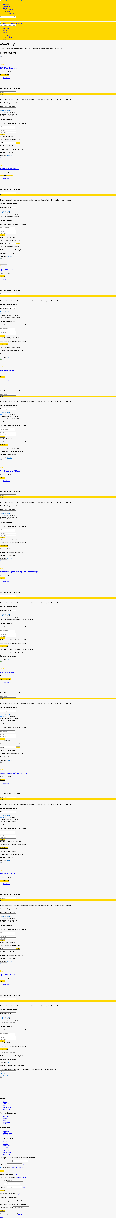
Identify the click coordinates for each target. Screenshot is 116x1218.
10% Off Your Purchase (9, 874)
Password (3, 1164)
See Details (6, 78)
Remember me (6, 1167)
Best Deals (6, 1135)
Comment (12, 112)
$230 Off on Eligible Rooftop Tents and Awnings (19, 572)
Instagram (6, 1146)
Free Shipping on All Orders (11, 471)
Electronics (6, 1122)
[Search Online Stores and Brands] (11, 1)
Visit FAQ (9, 156)
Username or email (6, 1161)
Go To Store (4, 344)
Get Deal (2, 276)
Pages (5, 8)
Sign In (5, 20)
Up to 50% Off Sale (7, 975)
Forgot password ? (17, 1167)
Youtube (6, 1147)
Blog (8, 12)
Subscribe (3, 1073)
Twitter (8, 110)
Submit (2, 134)
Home (5, 1102)
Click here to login (20, 1177)
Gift (4, 1120)
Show (24, 1164)
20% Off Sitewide (7, 672)
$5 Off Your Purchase (8, 68)
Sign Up (18, 1174)
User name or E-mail (6, 1207)
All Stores (6, 4)
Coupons (6, 1116)
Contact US (10, 13)
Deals (5, 1118)
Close (1, 1217)
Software (6, 1124)
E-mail (2, 1184)
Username (3, 1180)
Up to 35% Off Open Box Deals (12, 269)
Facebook (3, 110)
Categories (6, 6)
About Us (10, 10)
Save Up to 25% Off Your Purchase (13, 773)
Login (18, 1194)
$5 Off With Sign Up (7, 370)
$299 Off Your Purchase (9, 169)
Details (4, 112)
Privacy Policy (4, 1075)
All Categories (7, 1133)
